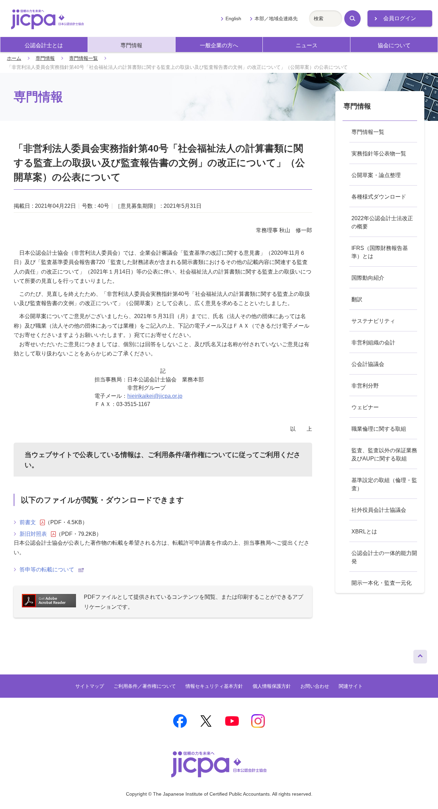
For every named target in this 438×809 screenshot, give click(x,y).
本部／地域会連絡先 (276, 18)
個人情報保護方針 (272, 686)
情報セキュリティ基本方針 (214, 686)
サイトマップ (89, 686)
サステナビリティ (373, 321)
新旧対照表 (33, 534)
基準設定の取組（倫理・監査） (384, 484)
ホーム (14, 58)
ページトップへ (420, 654)
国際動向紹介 (367, 278)
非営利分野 (365, 386)
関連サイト (351, 686)
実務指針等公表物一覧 (378, 153)
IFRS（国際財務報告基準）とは (379, 252)
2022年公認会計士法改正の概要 (382, 222)
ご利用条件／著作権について (145, 686)
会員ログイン (399, 18)
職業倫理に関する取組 (378, 429)
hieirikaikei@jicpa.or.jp (154, 396)
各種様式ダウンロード (378, 197)
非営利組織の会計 (373, 342)
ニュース (307, 45)
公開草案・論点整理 (376, 175)
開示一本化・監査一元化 (381, 583)
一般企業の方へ (219, 45)
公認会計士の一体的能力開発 (384, 557)
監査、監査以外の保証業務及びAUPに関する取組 (384, 454)
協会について (394, 45)
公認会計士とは (44, 45)
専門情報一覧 (83, 58)
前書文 (28, 522)
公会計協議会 (367, 364)
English (233, 18)
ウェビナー (365, 407)
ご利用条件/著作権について (190, 454)
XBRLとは (364, 531)
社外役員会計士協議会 (378, 510)
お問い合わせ (314, 686)
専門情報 (131, 45)
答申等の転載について (47, 569)
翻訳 (356, 299)
